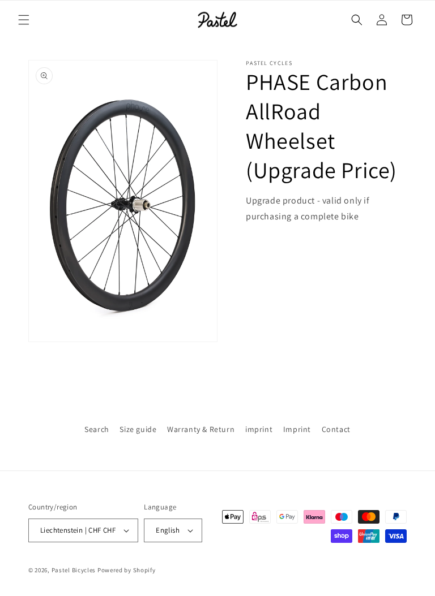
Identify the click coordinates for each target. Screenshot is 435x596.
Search (96, 429)
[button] (23, 19)
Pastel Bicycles (74, 570)
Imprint (297, 429)
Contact (336, 429)
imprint (258, 429)
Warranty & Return (200, 429)
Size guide (138, 429)
